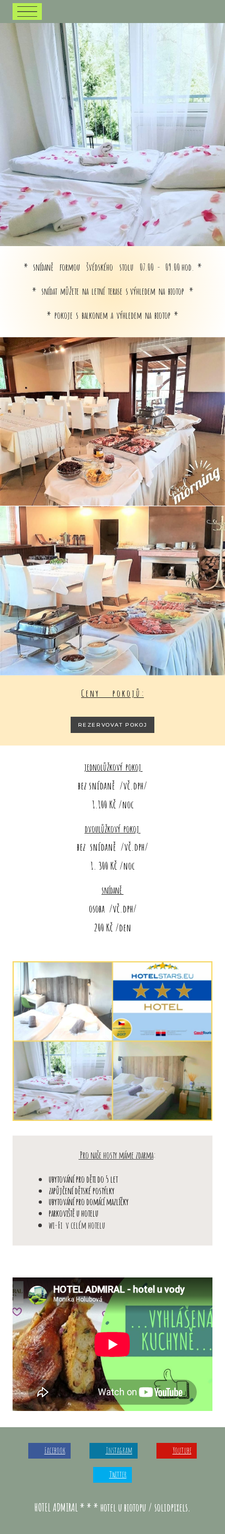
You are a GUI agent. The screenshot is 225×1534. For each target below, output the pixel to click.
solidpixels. (172, 1507)
